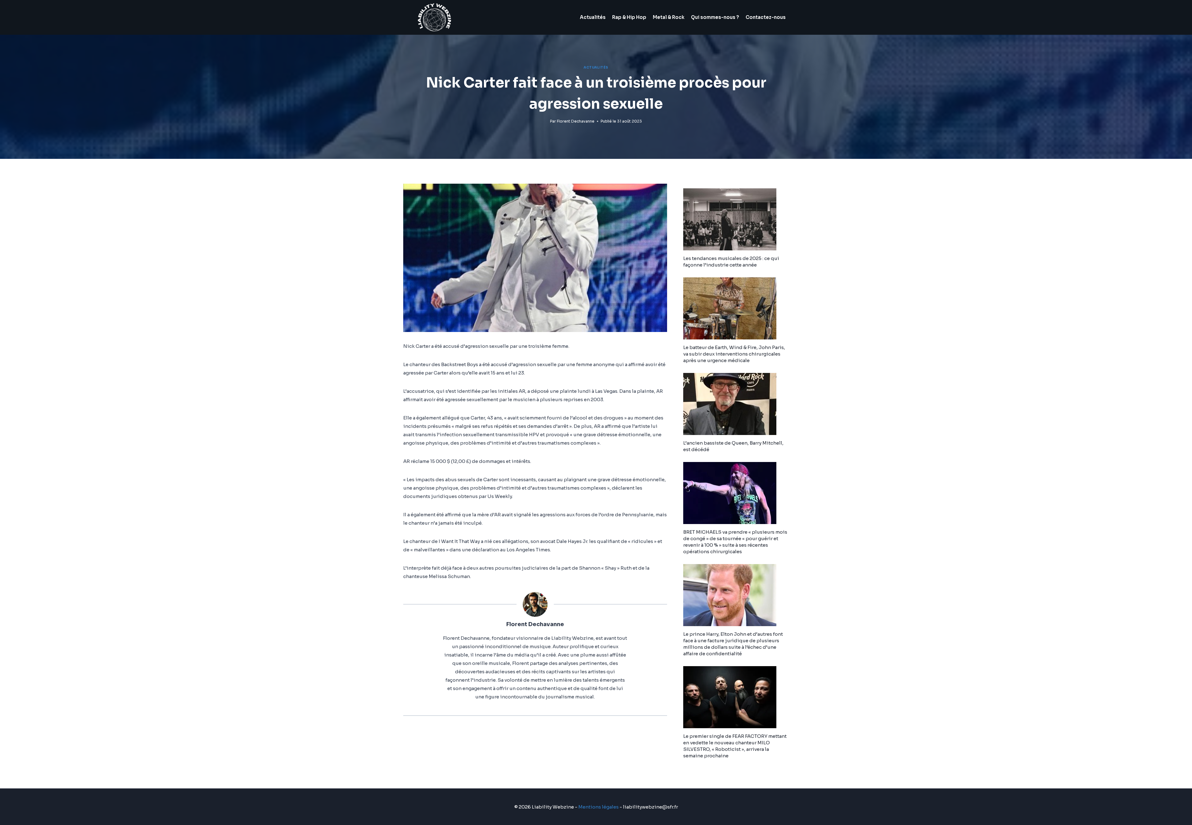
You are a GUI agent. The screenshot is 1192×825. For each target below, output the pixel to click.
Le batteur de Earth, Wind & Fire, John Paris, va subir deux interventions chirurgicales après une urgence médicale (734, 353)
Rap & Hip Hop (629, 17)
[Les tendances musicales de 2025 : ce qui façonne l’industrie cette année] (736, 219)
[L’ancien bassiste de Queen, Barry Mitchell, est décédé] (736, 404)
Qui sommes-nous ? (715, 17)
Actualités (593, 17)
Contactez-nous (766, 17)
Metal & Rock (668, 17)
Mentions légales (598, 807)
